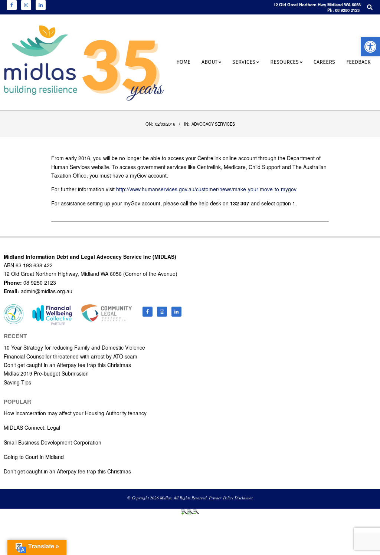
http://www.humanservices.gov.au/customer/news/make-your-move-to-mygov (206, 189)
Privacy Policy (221, 498)
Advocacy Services (213, 124)
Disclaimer (244, 498)
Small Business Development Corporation (52, 442)
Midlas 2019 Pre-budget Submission (46, 373)
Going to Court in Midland (34, 456)
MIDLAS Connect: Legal (32, 427)
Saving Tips (17, 382)
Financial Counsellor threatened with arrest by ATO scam (70, 356)
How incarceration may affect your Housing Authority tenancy (75, 413)
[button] (370, 46)
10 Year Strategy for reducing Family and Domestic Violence (74, 347)
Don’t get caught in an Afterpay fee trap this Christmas (67, 365)
